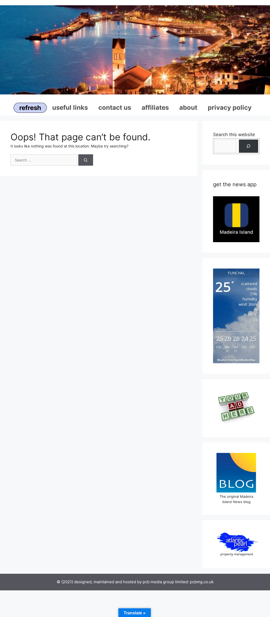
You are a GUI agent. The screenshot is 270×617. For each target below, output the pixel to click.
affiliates (155, 107)
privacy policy (230, 107)
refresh (30, 108)
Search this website (234, 134)
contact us (114, 107)
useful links (70, 107)
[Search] (85, 160)
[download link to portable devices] (236, 219)
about (188, 107)
